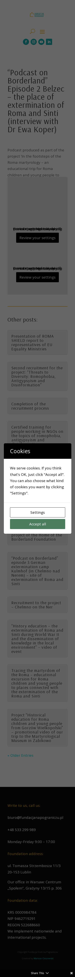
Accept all (37, 524)
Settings (37, 512)
